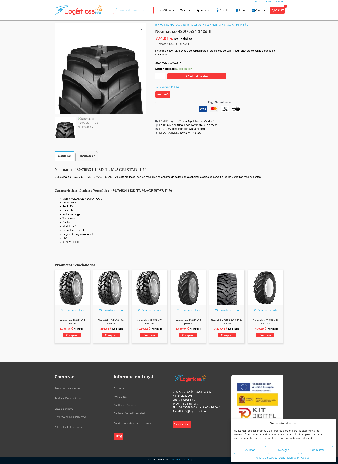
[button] (140, 28)
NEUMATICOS (172, 24)
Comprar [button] (72, 335)
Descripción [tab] (64, 156)
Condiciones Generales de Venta (133, 423)
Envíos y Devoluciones (68, 398)
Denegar (283, 450)
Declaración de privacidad (294, 457)
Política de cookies (266, 457)
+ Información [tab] (86, 156)
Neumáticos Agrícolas (196, 24)
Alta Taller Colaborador (68, 427)
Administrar (317, 450)
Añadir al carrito (197, 76)
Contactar (182, 424)
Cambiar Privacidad (180, 459)
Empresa (119, 388)
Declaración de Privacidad (129, 413)
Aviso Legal (120, 396)
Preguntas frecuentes (67, 388)
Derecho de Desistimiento (70, 417)
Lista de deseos (64, 408)
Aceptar (250, 450)
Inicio (158, 24)
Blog (118, 436)
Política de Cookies (125, 405)
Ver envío (163, 94)
